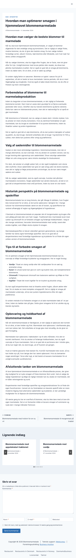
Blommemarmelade (13, 30)
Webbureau (60, 542)
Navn (6, 520)
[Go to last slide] (5, 452)
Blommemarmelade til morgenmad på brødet (59, 418)
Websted (56, 520)
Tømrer (43, 555)
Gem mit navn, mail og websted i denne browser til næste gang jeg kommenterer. (34, 525)
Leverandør (34, 555)
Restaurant (8, 551)
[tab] (34, 466)
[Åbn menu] (72, 3)
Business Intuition (47, 544)
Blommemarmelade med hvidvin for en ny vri (19, 418)
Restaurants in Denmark (24, 551)
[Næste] (70, 452)
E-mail (31, 520)
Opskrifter (14, 17)
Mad (7, 17)
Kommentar (7, 489)
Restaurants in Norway (45, 551)
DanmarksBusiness (64, 551)
